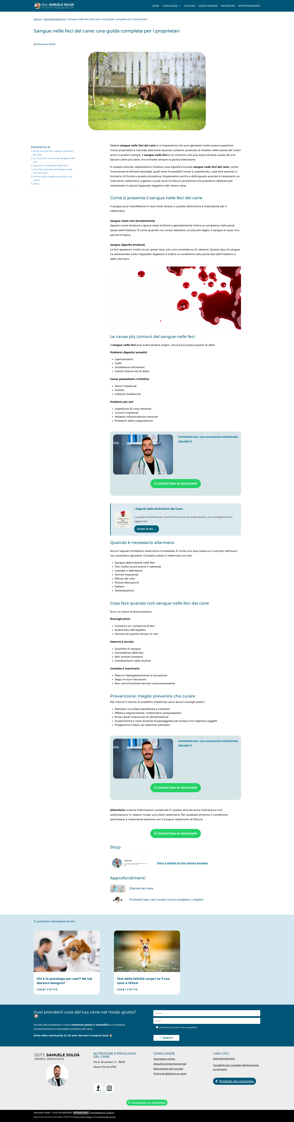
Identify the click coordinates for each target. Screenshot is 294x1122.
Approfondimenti (249, 5)
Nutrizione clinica (164, 1058)
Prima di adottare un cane (170, 1073)
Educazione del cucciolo (168, 1068)
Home (155, 5)
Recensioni (228, 5)
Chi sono (189, 5)
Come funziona (208, 5)
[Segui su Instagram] (109, 1088)
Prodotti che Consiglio (236, 1081)
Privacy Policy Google (83, 1117)
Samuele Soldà (46, 44)
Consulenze (170, 5)
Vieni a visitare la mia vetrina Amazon (182, 863)
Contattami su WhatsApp (149, 1102)
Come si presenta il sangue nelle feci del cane (53, 153)
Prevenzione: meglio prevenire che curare (52, 178)
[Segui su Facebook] (98, 1088)
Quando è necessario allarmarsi (50, 165)
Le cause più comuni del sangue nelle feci (54, 160)
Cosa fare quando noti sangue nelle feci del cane (53, 171)
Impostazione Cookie (102, 1112)
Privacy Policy (82, 1113)
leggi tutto (47, 989)
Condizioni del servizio (106, 1117)
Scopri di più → (146, 529)
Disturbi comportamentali (170, 1063)
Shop (36, 183)
